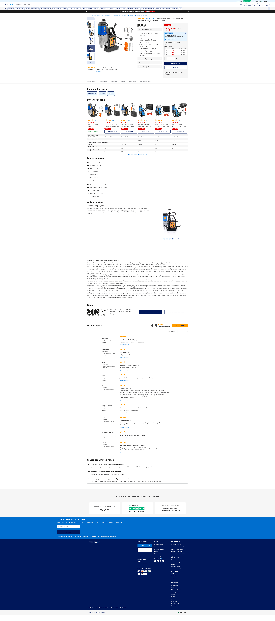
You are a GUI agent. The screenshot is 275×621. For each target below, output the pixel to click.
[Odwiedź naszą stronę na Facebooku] (158, 562)
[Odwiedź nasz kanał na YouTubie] (155, 562)
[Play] (164, 239)
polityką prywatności (83, 536)
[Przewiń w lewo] (86, 11)
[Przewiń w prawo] (188, 11)
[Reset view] (173, 239)
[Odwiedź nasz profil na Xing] (163, 562)
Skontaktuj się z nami (145, 545)
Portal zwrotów (145, 550)
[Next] (91, 62)
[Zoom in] (167, 239)
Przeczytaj (98, 71)
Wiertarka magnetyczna (93, 208)
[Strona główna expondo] (88, 16)
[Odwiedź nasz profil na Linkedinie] (160, 562)
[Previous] (91, 18)
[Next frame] (178, 239)
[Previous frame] (175, 239)
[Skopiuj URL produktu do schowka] (187, 18)
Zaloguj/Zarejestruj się (170, 39)
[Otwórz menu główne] (5, 8)
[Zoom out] (170, 239)
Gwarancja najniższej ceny (172, 76)
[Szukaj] (236, 4)
